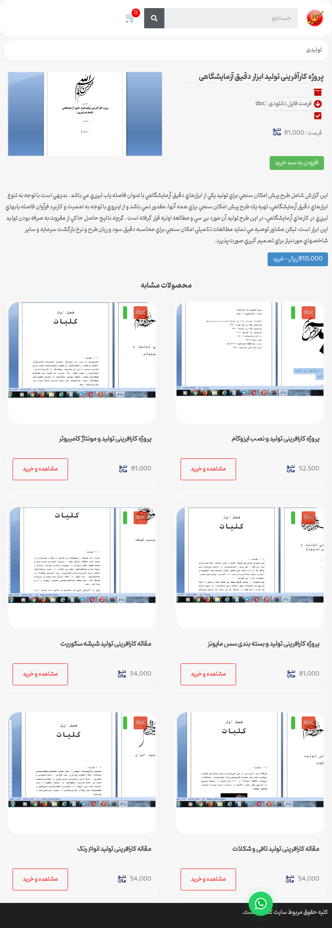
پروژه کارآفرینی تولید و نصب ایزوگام (275, 439)
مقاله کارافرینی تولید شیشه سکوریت (105, 644)
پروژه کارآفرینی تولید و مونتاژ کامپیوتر (105, 439)
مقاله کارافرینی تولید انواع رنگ (114, 849)
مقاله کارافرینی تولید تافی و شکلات (275, 849)
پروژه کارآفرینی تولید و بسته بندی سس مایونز (263, 644)
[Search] (154, 18)
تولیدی (314, 50)
